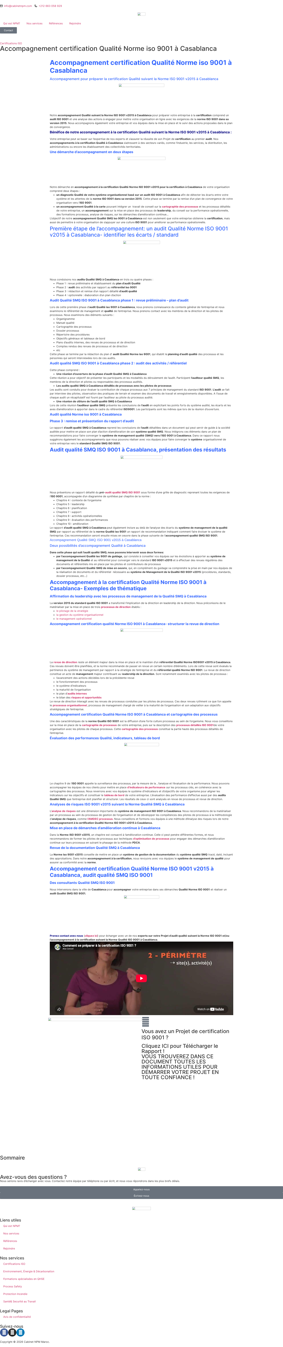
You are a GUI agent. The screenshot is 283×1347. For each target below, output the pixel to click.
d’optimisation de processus (151, 838)
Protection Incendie (15, 1294)
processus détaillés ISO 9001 (195, 725)
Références (56, 23)
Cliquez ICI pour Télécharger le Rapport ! (180, 1048)
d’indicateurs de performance (146, 787)
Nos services (34, 23)
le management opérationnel (74, 618)
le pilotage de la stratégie (72, 610)
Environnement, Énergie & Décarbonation (28, 1271)
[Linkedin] (20, 1332)
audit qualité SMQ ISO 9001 (122, 492)
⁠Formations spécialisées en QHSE (24, 1278)
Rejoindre (75, 23)
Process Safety (12, 1286)
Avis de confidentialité (17, 1316)
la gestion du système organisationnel (79, 614)
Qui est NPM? (11, 23)
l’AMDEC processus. (100, 818)
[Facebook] (4, 1332)
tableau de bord (114, 795)
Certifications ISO (11, 43)
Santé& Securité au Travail (19, 1301)
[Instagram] (12, 1332)
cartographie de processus (99, 725)
